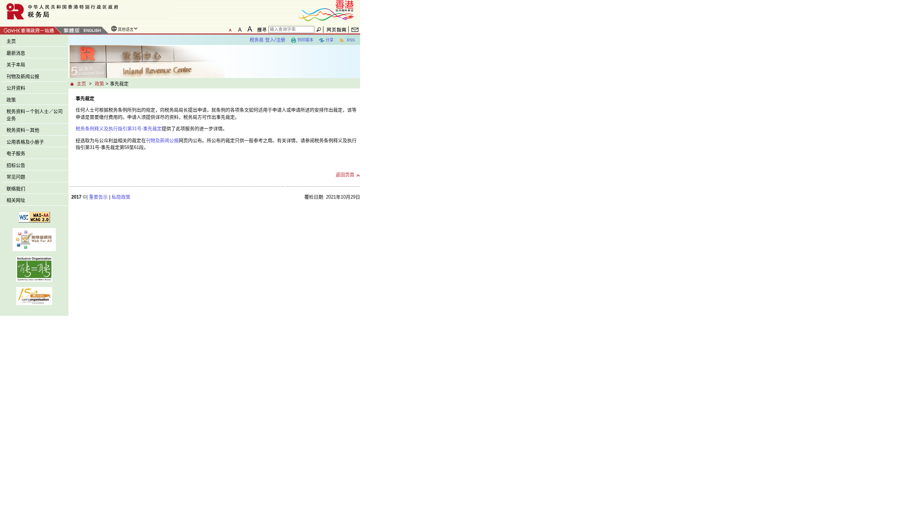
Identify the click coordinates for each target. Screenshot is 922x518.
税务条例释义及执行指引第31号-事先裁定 (119, 128)
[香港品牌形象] (326, 10)
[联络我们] (355, 29)
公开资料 (15, 88)
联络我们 (15, 188)
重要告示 (98, 197)
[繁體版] (72, 30)
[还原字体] (230, 29)
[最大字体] (249, 29)
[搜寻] (260, 29)
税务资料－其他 (22, 130)
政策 (11, 100)
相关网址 (15, 200)
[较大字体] (239, 29)
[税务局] (87, 11)
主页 (11, 41)
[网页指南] (337, 29)
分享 (330, 40)
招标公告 (15, 165)
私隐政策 (121, 197)
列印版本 (305, 40)
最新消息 (15, 53)
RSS (350, 40)
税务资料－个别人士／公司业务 (34, 115)
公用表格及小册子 (25, 142)
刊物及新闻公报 (22, 76)
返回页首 (345, 174)
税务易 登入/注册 (267, 39)
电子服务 (15, 153)
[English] (92, 30)
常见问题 (15, 177)
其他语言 (126, 29)
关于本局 (15, 64)
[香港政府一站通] (31, 29)
